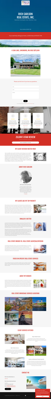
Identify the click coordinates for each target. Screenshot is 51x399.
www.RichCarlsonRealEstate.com (11, 386)
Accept (43, 396)
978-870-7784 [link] (28, 29)
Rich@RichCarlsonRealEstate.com (11, 385)
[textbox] (25, 87)
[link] (12, 125)
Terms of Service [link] (31, 103)
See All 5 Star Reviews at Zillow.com (25, 142)
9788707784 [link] (6, 378)
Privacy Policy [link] (27, 103)
